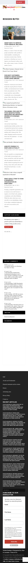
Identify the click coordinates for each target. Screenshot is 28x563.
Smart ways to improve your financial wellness (13, 43)
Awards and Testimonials (9, 380)
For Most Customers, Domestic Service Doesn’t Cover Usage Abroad (13, 76)
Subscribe (14, 542)
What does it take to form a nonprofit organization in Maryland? (14, 181)
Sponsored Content (8, 48)
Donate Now (8, 227)
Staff (4, 377)
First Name (8, 512)
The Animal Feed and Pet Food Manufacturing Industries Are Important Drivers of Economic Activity (13, 114)
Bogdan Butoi (9, 46)
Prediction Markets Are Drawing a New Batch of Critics (13, 266)
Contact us (5, 399)
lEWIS (5, 265)
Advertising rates (7, 391)
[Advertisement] (15, 244)
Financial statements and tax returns (11, 384)
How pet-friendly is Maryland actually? (11, 147)
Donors (4, 388)
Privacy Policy (6, 395)
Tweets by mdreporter (9, 317)
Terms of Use (13, 552)
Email (6, 504)
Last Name (8, 519)
